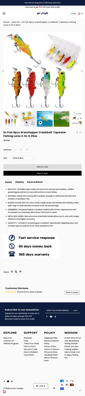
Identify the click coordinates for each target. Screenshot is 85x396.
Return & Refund (34, 182)
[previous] (77, 132)
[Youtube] (51, 317)
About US (7, 338)
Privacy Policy (50, 346)
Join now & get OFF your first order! (42, 7)
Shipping (19, 182)
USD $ (42, 386)
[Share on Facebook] (12, 272)
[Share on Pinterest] (20, 272)
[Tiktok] (55, 317)
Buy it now (42, 173)
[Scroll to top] (80, 390)
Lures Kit (15, 22)
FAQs (26, 341)
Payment (28, 338)
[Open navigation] (19, 13)
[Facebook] (46, 317)
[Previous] (3, 71)
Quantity (7, 149)
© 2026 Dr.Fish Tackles (13, 388)
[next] (80, 132)
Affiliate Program (11, 343)
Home (6, 22)
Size (5, 158)
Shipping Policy (51, 338)
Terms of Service (51, 349)
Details (8, 182)
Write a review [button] (72, 292)
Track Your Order (31, 343)
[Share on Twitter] (16, 272)
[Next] (81, 71)
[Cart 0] (4, 391)
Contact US (8, 341)
